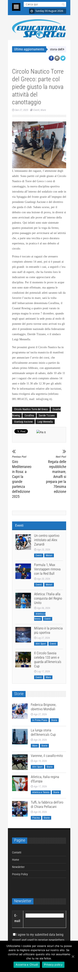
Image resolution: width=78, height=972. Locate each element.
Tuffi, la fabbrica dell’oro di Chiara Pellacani (47, 804)
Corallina (29, 415)
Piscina (36, 817)
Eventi (36, 110)
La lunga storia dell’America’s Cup (52, 49)
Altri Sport (41, 643)
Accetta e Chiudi (27, 964)
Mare (43, 110)
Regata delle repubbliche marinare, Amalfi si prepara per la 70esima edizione (56, 474)
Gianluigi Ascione (23, 421)
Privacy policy (53, 964)
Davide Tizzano (47, 415)
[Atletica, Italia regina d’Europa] (20, 783)
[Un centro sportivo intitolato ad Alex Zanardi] (23, 542)
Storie (54, 720)
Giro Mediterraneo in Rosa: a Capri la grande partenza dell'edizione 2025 (21, 477)
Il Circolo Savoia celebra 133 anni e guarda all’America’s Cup (47, 659)
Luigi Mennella (45, 421)
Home (15, 859)
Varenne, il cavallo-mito (47, 756)
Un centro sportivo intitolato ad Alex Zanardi (46, 539)
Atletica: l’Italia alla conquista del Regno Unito (48, 598)
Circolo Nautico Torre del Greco (31, 409)
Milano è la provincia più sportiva (48, 630)
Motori (49, 555)
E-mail (17, 918)
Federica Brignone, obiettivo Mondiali (43, 707)
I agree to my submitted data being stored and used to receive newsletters (38, 937)
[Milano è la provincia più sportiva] (23, 634)
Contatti (16, 852)
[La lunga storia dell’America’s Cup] (20, 736)
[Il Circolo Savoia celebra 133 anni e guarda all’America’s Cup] (23, 659)
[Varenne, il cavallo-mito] (20, 762)
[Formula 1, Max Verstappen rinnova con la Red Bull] (23, 571)
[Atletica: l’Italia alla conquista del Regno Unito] (23, 600)
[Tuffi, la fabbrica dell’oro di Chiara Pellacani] (20, 809)
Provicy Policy (20, 874)
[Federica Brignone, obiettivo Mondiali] (20, 711)
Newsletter (18, 867)
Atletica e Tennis (40, 792)
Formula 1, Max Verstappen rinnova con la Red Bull (47, 569)
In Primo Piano (39, 720)
